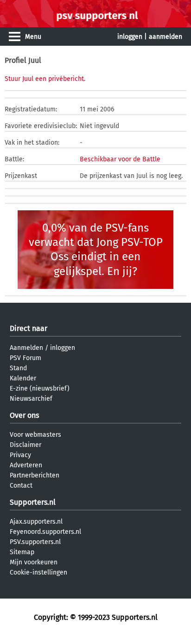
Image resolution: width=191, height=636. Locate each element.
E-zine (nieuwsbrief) (40, 388)
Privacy (20, 455)
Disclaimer (25, 445)
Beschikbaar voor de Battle (120, 159)
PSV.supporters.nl (35, 542)
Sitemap (22, 552)
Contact (21, 485)
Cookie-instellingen (38, 572)
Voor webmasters (35, 435)
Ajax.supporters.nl (36, 522)
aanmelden (165, 37)
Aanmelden (26, 348)
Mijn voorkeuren (33, 562)
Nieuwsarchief (31, 399)
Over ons (24, 415)
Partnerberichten (34, 475)
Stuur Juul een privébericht (44, 79)
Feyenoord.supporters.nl (45, 532)
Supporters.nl (33, 502)
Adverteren (26, 465)
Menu (33, 37)
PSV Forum (25, 358)
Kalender (23, 378)
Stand (18, 368)
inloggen (129, 37)
